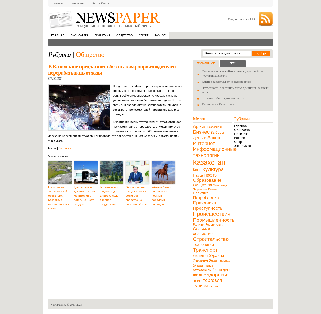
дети (227, 270)
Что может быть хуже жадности (223, 98)
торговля (212, 280)
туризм (200, 285)
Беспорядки (214, 127)
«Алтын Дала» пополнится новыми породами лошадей (161, 196)
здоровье (218, 274)
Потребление (206, 197)
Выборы (217, 132)
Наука (198, 175)
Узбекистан (200, 256)
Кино (197, 170)
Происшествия (211, 214)
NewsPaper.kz (104, 19)
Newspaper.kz (58, 304)
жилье (199, 274)
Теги (233, 63)
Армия (200, 126)
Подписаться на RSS (241, 19)
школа (213, 286)
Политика (102, 35)
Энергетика (203, 265)
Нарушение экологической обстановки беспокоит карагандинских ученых (58, 198)
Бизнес (201, 132)
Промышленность (214, 220)
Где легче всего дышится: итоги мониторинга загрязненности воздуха (84, 196)
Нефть (210, 175)
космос (197, 281)
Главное (240, 126)
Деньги (200, 137)
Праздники (204, 202)
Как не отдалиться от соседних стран (226, 81)
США (219, 224)
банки (217, 270)
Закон (213, 137)
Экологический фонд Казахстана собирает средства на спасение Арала (137, 196)
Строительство (211, 239)
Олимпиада (220, 185)
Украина (216, 255)
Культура (213, 169)
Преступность (208, 208)
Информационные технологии (215, 152)
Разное (160, 35)
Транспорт (205, 250)
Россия (210, 224)
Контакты (78, 3)
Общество (124, 35)
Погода (212, 189)
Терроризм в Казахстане (218, 104)
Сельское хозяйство (203, 231)
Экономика (79, 35)
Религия (198, 224)
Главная (58, 3)
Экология (65, 148)
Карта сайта (101, 3)
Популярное (206, 63)
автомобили (202, 270)
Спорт (143, 35)
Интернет (204, 143)
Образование (207, 180)
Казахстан (209, 162)
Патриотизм (200, 189)
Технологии (203, 244)
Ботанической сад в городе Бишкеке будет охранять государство (110, 196)
